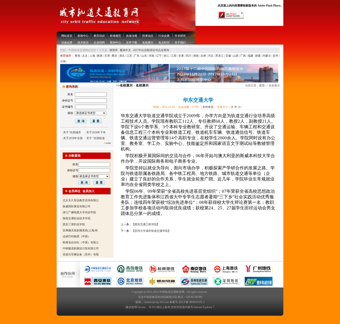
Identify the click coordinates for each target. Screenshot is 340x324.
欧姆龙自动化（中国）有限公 (81, 238)
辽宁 (159, 55)
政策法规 (131, 35)
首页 (262, 85)
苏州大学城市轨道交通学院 (151, 230)
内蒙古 (267, 55)
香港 (78, 55)
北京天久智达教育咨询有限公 (81, 196)
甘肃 (181, 55)
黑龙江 (219, 55)
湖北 (122, 55)
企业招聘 (99, 42)
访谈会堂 (66, 42)
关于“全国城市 (72, 132)
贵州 (276, 55)
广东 (137, 55)
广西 (243, 55)
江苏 (130, 55)
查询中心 (115, 42)
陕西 (100, 55)
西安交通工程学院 (146, 224)
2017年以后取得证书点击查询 (151, 50)
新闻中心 (83, 35)
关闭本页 (207, 107)
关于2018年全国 (73, 138)
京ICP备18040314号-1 (192, 302)
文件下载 (131, 42)
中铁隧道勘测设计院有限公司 (81, 244)
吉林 (204, 55)
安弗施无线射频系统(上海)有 (80, 226)
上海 (93, 55)
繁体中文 (125, 50)
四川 (189, 55)
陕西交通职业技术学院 (76, 214)
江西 (174, 55)
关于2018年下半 (96, 132)
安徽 (229, 55)
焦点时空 (164, 42)
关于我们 (180, 42)
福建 (251, 55)
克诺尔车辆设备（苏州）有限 (81, 250)
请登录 (113, 50)
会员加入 (89, 191)
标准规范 (115, 35)
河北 (211, 55)
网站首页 (66, 35)
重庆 (115, 55)
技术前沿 (83, 42)
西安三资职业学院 (74, 220)
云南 (63, 61)
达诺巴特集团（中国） (76, 232)
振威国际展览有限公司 (76, 202)
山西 (236, 55)
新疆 (258, 55)
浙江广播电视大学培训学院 (79, 208)
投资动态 (147, 35)
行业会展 (164, 35)
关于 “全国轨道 (95, 138)
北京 (85, 55)
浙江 (167, 55)
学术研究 (180, 35)
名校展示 (147, 42)
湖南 (196, 55)
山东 (144, 55)
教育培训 (99, 35)
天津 (107, 55)
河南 (152, 55)
